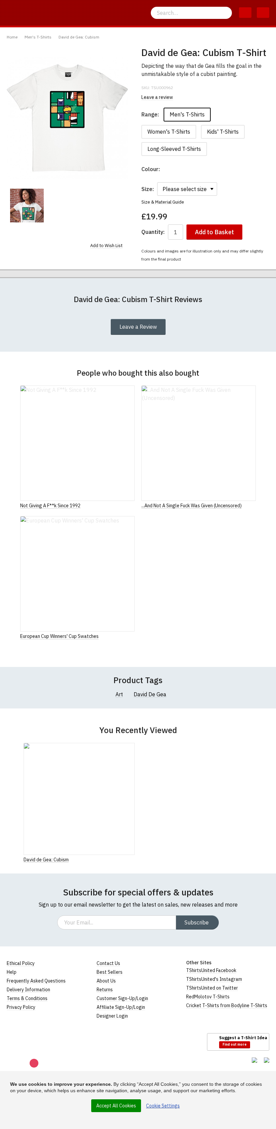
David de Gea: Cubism (79, 36)
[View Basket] (245, 12)
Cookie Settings (163, 1106)
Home (12, 36)
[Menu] (263, 12)
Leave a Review (138, 326)
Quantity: (153, 232)
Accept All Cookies (116, 1106)
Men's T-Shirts (38, 36)
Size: (147, 189)
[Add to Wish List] (133, 859)
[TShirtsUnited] (33, 1041)
